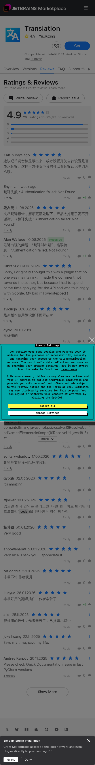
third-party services (36, 390)
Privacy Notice (28, 387)
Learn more (69, 369)
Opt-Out (56, 397)
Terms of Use (62, 387)
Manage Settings (47, 413)
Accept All (47, 406)
